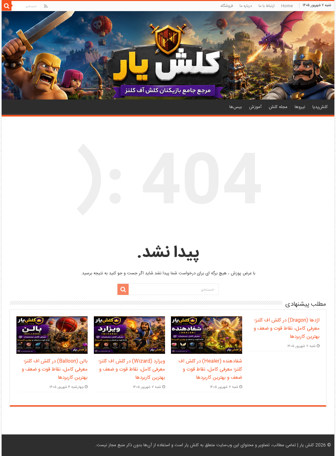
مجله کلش (278, 107)
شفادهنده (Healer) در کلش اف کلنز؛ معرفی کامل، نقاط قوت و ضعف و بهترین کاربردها (210, 369)
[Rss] (45, 6)
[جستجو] (6, 6)
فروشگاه (226, 6)
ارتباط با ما (267, 6)
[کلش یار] (168, 55)
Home (287, 6)
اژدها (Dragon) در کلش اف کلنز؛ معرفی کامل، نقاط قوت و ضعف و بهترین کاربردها (287, 328)
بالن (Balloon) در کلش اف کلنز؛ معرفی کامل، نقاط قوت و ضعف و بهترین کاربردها (55, 369)
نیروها (300, 107)
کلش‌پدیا (320, 107)
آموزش (255, 107)
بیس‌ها (235, 107)
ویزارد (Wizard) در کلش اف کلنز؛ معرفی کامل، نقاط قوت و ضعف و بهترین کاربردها (131, 369)
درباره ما (246, 6)
